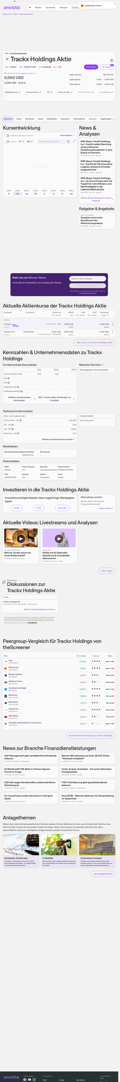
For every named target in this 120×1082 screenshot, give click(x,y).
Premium (63, 7)
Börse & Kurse (7, 14)
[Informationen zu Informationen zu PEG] (9, 383)
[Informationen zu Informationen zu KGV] (8, 378)
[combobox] (54, 141)
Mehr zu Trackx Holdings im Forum (39, 609)
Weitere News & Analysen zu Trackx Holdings (96, 199)
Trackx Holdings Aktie (26, 14)
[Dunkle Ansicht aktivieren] (15, 1)
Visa (10, 660)
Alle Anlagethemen (103, 873)
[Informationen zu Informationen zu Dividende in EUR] (18, 387)
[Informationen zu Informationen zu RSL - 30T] (12, 425)
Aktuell (38, 7)
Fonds (16, 508)
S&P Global (13, 716)
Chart (18, 119)
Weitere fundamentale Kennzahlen (19, 399)
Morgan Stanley (15, 674)
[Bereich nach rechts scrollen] (113, 118)
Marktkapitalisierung (11, 92)
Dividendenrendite (32, 92)
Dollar (62, 1080)
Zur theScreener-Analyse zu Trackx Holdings (90, 735)
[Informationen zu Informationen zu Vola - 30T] (13, 429)
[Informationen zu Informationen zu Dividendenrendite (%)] (22, 391)
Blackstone (13, 702)
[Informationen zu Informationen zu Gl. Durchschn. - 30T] (20, 420)
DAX (45, 1080)
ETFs (38, 508)
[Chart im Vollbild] (74, 141)
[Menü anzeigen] (30, 7)
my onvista (50, 7)
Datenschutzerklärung (89, 293)
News (40, 119)
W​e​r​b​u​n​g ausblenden (79, 32)
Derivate (62, 508)
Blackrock (13, 695)
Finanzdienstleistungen (18, 53)
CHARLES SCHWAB (17, 688)
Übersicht (8, 119)
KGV (48, 92)
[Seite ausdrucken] (111, 60)
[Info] (19, 92)
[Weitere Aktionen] (112, 324)
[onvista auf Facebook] (24, 1080)
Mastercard (14, 667)
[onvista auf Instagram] (34, 1080)
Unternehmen (79, 119)
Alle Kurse (29, 119)
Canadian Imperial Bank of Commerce (25, 722)
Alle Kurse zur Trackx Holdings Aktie (94, 342)
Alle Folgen (106, 570)
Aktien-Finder (105, 508)
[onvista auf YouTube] (29, 1080)
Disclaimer (32, 622)
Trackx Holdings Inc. (12, 601)
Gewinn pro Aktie (64, 92)
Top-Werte (80, 1080)
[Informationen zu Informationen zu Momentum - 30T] (18, 433)
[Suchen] (89, 8)
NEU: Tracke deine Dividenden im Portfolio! (54, 399)
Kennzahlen (52, 119)
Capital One (14, 709)
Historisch (65, 119)
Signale (108, 67)
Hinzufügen (91, 67)
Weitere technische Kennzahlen (57, 439)
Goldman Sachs (15, 681)
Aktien (16, 14)
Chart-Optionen (66, 135)
